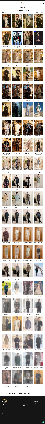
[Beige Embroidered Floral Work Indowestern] (6, 163)
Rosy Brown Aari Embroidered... (6, 64)
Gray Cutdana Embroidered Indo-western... (38, 171)
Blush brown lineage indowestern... (17, 260)
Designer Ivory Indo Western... (38, 367)
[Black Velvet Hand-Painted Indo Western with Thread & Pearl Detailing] (17, 109)
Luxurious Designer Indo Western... (17, 46)
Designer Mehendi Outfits (9, 414)
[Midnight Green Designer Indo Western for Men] (17, 359)
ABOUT (25, 7)
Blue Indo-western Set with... (28, 135)
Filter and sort (4, 12)
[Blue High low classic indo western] (28, 341)
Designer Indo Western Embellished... (17, 332)
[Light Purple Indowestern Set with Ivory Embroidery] (28, 145)
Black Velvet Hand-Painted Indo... (17, 118)
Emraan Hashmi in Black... (6, 46)
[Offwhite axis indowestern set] (38, 234)
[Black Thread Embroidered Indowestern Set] (17, 270)
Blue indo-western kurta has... (28, 331)
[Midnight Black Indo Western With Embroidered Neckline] (38, 323)
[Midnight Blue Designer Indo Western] (6, 305)
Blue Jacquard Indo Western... (6, 224)
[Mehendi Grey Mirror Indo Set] (38, 127)
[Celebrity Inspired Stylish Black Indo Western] (6, 74)
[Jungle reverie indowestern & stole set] (28, 252)
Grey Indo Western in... (6, 331)
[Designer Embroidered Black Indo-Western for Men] (17, 377)
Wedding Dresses (23, 414)
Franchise (10, 405)
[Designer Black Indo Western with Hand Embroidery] (6, 91)
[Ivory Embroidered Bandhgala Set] (17, 56)
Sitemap (24, 405)
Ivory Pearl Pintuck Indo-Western (17, 135)
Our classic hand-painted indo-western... (38, 225)
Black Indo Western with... (6, 117)
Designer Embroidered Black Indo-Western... (17, 385)
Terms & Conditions (18, 403)
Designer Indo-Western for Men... (38, 100)
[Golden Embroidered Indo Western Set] (6, 270)
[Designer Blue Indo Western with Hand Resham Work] (38, 377)
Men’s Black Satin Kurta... (17, 153)
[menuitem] (7, 6)
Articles (10, 406)
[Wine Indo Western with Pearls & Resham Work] (6, 234)
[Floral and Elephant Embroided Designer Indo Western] (6, 359)
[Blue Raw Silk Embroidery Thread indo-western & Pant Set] (17, 198)
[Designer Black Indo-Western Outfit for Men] (6, 377)
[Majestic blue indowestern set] (38, 198)
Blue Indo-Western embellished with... (17, 189)
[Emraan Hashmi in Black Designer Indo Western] (6, 38)
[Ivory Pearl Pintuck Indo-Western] (17, 127)
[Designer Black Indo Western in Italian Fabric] (28, 288)
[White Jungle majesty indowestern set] (17, 234)
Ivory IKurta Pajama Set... (38, 117)
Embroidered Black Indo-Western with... (27, 385)
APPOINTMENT (21, 7)
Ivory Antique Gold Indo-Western (6, 135)
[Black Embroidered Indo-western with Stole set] (38, 145)
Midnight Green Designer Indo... (17, 367)
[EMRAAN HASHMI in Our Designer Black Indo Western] (38, 21)
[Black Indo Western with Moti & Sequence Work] (6, 109)
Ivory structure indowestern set (28, 242)
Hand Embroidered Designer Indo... (17, 296)
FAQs (23, 406)
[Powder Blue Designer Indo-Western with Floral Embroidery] (28, 109)
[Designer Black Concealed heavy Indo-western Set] (17, 91)
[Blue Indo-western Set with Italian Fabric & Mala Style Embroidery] (28, 127)
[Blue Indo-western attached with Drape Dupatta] (6, 288)
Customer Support (25, 404)
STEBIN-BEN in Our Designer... (38, 46)
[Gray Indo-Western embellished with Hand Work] (38, 181)
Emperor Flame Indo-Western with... (38, 82)
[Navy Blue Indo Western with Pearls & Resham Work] (28, 163)
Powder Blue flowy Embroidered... (28, 64)
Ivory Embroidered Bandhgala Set (17, 64)
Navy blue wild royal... (38, 260)
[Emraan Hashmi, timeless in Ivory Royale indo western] (6, 21)
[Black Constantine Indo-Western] (6, 145)
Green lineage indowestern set (6, 260)
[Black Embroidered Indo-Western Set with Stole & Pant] (28, 216)
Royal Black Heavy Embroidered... (27, 82)
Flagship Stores (11, 403)
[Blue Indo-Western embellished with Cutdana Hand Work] (17, 181)
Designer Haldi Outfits (3, 414)
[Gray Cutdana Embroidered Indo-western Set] (38, 163)
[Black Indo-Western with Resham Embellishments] (17, 305)
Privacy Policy (17, 404)
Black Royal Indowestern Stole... (27, 189)
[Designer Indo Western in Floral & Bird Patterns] (28, 91)
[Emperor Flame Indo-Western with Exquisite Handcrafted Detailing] (38, 74)
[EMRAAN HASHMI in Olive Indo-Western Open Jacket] (28, 21)
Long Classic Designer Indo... (38, 349)
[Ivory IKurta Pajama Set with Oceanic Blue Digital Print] (38, 109)
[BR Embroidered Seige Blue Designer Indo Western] (38, 288)
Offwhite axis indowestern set (38, 242)
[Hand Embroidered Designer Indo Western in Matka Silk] (17, 288)
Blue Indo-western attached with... (6, 296)
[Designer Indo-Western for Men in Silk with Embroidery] (38, 91)
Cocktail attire (19, 414)
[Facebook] (2, 404)
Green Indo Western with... (17, 224)
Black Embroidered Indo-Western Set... (27, 225)
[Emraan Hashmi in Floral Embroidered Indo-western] (17, 21)
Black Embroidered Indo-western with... (38, 153)
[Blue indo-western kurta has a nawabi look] (28, 323)
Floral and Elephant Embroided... (6, 367)
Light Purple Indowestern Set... (28, 153)
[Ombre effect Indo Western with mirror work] (38, 56)
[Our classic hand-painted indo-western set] (38, 216)
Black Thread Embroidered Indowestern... (17, 278)
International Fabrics (11, 404)
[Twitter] (4, 404)
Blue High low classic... (28, 349)
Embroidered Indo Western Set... (28, 367)
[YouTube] (2, 406)
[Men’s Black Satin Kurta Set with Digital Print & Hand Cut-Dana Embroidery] (17, 145)
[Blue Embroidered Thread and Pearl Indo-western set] (28, 198)
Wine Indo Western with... (6, 242)
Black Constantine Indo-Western (6, 153)
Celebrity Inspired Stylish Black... (6, 82)
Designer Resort (31, 414)
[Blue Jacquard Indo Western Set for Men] (6, 216)
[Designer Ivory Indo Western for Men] (38, 359)
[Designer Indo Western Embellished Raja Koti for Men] (17, 323)
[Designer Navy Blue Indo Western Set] (38, 270)
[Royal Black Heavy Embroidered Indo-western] (28, 74)
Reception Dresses (27, 414)
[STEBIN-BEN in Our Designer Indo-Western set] (38, 38)
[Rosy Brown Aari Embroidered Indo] (6, 56)
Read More (3, 394)
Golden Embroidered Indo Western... (6, 278)
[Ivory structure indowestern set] (28, 234)
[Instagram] (5, 404)
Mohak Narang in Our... (28, 46)
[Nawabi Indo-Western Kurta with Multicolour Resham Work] (6, 341)
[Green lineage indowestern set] (6, 252)
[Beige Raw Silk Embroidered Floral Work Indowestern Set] (6, 198)
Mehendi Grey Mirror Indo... (38, 135)
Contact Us (24, 403)
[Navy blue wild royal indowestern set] (38, 252)
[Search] (41, 3)
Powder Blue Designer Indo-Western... (28, 118)
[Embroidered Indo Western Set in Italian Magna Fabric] (28, 359)
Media (9, 407)
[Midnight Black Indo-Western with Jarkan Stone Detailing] (17, 341)
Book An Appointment (26, 402)
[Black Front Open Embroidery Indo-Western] (17, 74)
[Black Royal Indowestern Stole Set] (28, 181)
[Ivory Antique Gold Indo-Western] (6, 127)
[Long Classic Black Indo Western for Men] (38, 305)
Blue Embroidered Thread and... (27, 207)
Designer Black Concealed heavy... (17, 100)
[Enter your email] (42, 403)
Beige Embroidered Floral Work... (6, 171)
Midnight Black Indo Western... (38, 331)
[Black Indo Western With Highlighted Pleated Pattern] (28, 305)
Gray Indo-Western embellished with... (38, 189)
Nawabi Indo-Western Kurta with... (6, 349)
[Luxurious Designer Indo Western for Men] (17, 38)
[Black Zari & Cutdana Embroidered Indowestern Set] (28, 270)
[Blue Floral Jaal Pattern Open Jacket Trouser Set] (6, 181)
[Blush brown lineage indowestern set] (17, 252)
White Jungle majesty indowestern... (17, 242)
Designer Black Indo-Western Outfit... (6, 385)
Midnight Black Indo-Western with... (17, 349)
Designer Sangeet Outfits (14, 414)
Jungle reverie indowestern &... (27, 260)
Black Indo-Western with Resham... (17, 314)
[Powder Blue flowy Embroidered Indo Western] (28, 56)
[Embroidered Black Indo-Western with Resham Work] (28, 377)
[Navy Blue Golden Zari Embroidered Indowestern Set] (17, 163)
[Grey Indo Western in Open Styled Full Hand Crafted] (6, 323)
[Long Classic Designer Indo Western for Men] (38, 341)
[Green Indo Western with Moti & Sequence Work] (17, 216)
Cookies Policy (17, 405)
